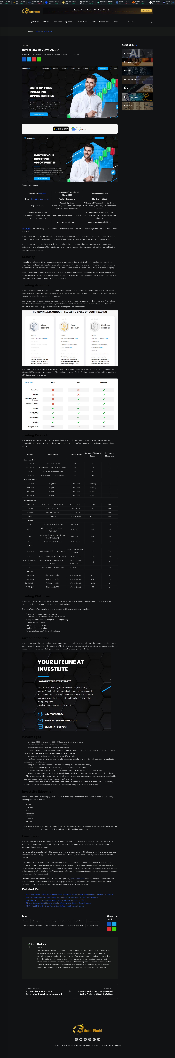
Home (24, 31)
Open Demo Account (39, 199)
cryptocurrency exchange (32, 926)
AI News (46, 22)
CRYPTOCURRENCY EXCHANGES (54, 926)
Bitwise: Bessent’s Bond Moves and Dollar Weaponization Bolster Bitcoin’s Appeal (58, 903)
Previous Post (34, 989)
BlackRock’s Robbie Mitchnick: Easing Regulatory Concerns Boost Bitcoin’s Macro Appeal (62, 897)
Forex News (57, 22)
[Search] (152, 21)
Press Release (82, 22)
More (116, 22)
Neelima (27, 54)
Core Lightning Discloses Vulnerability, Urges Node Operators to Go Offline (56, 900)
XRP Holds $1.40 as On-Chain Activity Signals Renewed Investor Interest (55, 906)
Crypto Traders (79, 921)
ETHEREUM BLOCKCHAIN (75, 926)
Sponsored (69, 22)
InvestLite (42, 194)
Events (93, 22)
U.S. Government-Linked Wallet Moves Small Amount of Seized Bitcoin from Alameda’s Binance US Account (69, 895)
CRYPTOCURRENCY (93, 921)
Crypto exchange (51, 921)
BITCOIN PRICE (36, 921)
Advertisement (104, 22)
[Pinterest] (34, 59)
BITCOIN (25, 921)
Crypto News (34, 22)
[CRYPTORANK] (173, 2)
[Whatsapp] (39, 59)
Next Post (107, 989)
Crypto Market (65, 921)
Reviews (31, 31)
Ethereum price (92, 926)
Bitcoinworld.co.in (77, 879)
